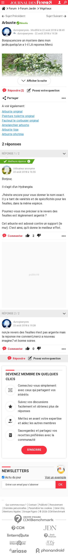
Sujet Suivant (54, 16)
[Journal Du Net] (50, 528)
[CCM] (18, 528)
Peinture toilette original (18, 116)
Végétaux (45, 8)
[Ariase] (18, 551)
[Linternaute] (18, 535)
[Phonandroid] (50, 550)
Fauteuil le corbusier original (20, 120)
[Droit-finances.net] (50, 535)
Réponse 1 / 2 (10, 153)
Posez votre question (46, 90)
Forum (13, 8)
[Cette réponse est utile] (27, 236)
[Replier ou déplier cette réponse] (64, 153)
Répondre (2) (15, 90)
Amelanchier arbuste (15, 125)
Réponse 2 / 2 (10, 313)
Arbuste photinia (13, 134)
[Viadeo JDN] (50, 543)
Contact (33, 505)
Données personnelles (15, 508)
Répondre (18, 358)
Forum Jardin (28, 8)
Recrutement (56, 505)
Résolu (24, 23)
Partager (13, 98)
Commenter (15, 235)
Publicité (43, 505)
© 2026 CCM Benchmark (52, 511)
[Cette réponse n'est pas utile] (38, 236)
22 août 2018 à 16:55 (24, 171)
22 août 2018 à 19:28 (46, 33)
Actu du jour (12, 477)
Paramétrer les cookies (40, 508)
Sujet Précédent (15, 16)
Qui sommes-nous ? (15, 505)
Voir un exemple (55, 477)
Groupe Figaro (30, 511)
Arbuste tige (10, 129)
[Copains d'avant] (18, 543)
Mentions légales (12, 511)
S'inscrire (34, 449)
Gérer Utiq (59, 508)
